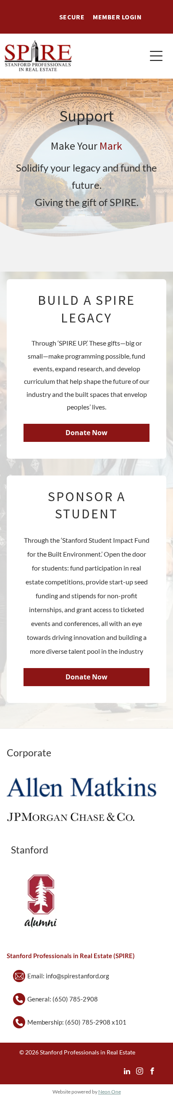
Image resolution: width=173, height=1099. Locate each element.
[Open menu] (156, 56)
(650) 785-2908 (75, 999)
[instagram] (139, 1072)
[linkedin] (127, 1072)
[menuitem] (72, 16)
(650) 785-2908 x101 (95, 1022)
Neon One (109, 1091)
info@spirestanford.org (77, 976)
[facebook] (152, 1072)
